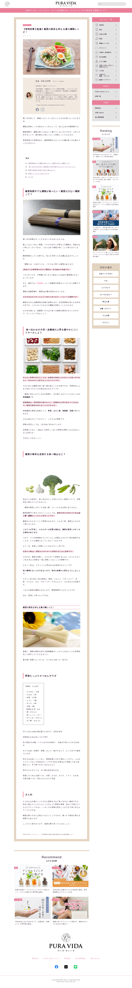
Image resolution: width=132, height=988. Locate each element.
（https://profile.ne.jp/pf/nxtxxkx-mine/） (50, 105)
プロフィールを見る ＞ (59, 81)
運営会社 (35, 958)
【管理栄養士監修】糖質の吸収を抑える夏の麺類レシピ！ (57, 834)
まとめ (30, 177)
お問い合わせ (95, 958)
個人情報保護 (80, 958)
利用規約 (67, 958)
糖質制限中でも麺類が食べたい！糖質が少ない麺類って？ (49, 163)
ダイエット (27, 25)
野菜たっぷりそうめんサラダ (38, 173)
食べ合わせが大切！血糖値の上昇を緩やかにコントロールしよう (52, 166)
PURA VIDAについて (51, 958)
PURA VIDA (26, 834)
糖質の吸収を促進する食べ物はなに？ (42, 170)
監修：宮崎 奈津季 (43, 81)
